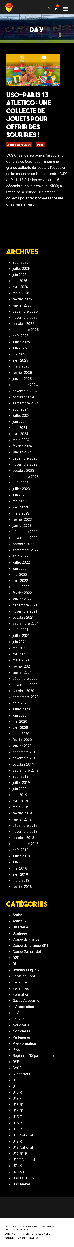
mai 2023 (20, 501)
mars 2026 (21, 293)
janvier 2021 (22, 672)
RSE (16, 1062)
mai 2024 (20, 428)
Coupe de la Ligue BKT (30, 945)
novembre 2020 (25, 685)
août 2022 (20, 556)
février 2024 (22, 446)
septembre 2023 (26, 476)
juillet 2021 (21, 636)
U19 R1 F (20, 1153)
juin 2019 (20, 789)
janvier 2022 (22, 599)
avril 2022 (20, 581)
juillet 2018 (21, 856)
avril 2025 (20, 360)
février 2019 (22, 813)
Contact (10, 1233)
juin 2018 (20, 862)
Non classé (21, 1031)
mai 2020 (20, 721)
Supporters (21, 1074)
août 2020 (20, 703)
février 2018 (22, 886)
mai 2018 (20, 868)
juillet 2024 (21, 415)
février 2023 (22, 519)
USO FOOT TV (23, 1178)
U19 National (23, 1147)
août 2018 (20, 850)
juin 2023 (20, 495)
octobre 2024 (23, 397)
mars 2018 (21, 880)
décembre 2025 (25, 311)
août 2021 (20, 629)
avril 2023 (20, 507)
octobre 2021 (23, 617)
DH (15, 964)
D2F (16, 958)
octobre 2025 (23, 323)
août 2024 (20, 409)
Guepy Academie (26, 1000)
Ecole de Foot (24, 976)
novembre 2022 (25, 538)
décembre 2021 (25, 605)
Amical (18, 915)
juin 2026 (20, 275)
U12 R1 (18, 1092)
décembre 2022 (25, 532)
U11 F (17, 1086)
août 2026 (20, 262)
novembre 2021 (25, 611)
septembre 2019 (26, 770)
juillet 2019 (21, 782)
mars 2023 (21, 513)
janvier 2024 (22, 452)
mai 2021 (20, 648)
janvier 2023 (22, 525)
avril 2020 (20, 727)
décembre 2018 (25, 825)
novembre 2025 (25, 317)
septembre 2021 (26, 623)
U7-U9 (17, 1166)
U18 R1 (18, 1141)
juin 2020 (20, 715)
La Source (21, 1013)
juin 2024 (20, 421)
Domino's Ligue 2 (26, 970)
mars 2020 (21, 733)
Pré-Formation (24, 1043)
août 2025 (20, 336)
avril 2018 (20, 874)
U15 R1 (18, 1123)
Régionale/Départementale (34, 1056)
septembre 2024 (26, 403)
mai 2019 (20, 795)
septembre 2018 (26, 844)
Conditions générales (21, 1238)
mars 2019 (21, 807)
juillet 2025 (21, 342)
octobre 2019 (23, 764)
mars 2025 (21, 366)
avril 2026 (20, 287)
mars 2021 (21, 660)
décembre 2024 (25, 385)
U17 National (23, 1135)
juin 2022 (20, 568)
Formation (21, 994)
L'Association (23, 1007)
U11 (16, 1080)
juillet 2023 (21, 489)
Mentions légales (37, 1233)
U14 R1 (18, 1111)
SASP (17, 1068)
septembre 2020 (26, 697)
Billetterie (20, 927)
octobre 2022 (23, 544)
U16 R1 (18, 1129)
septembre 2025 (26, 330)
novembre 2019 (25, 758)
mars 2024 (21, 440)
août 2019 (20, 776)
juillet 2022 (21, 562)
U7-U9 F (19, 1172)
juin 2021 (20, 642)
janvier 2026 (22, 305)
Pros (40, 145)
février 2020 (22, 740)
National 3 (21, 1025)
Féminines (21, 988)
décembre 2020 (25, 678)
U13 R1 (18, 1104)
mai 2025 (20, 354)
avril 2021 (20, 654)
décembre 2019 (25, 752)
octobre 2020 (23, 691)
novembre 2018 (25, 831)
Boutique (20, 933)
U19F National (24, 1160)
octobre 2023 (23, 470)
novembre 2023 (25, 464)
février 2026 (22, 299)
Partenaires (22, 1037)
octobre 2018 (23, 838)
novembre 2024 (25, 391)
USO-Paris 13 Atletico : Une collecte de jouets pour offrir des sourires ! (28, 115)
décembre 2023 (25, 458)
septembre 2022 (26, 550)
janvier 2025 (22, 379)
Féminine (20, 982)
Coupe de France (26, 939)
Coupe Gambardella (28, 951)
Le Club (18, 1019)
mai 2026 (20, 281)
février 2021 (22, 666)
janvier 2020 (22, 746)
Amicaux (19, 921)
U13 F (17, 1098)
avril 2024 (20, 434)
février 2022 (22, 593)
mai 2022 (20, 574)
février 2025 (22, 372)
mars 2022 (21, 587)
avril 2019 (20, 801)
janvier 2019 (22, 819)
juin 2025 (20, 348)
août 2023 (20, 483)
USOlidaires (22, 1184)
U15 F (17, 1117)
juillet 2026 (21, 268)
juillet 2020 (21, 709)
